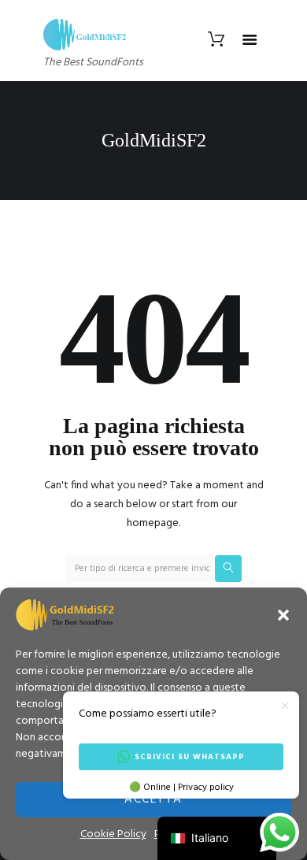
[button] (283, 615)
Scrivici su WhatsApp (190, 757)
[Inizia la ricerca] (228, 568)
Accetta (153, 799)
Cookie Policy (113, 834)
